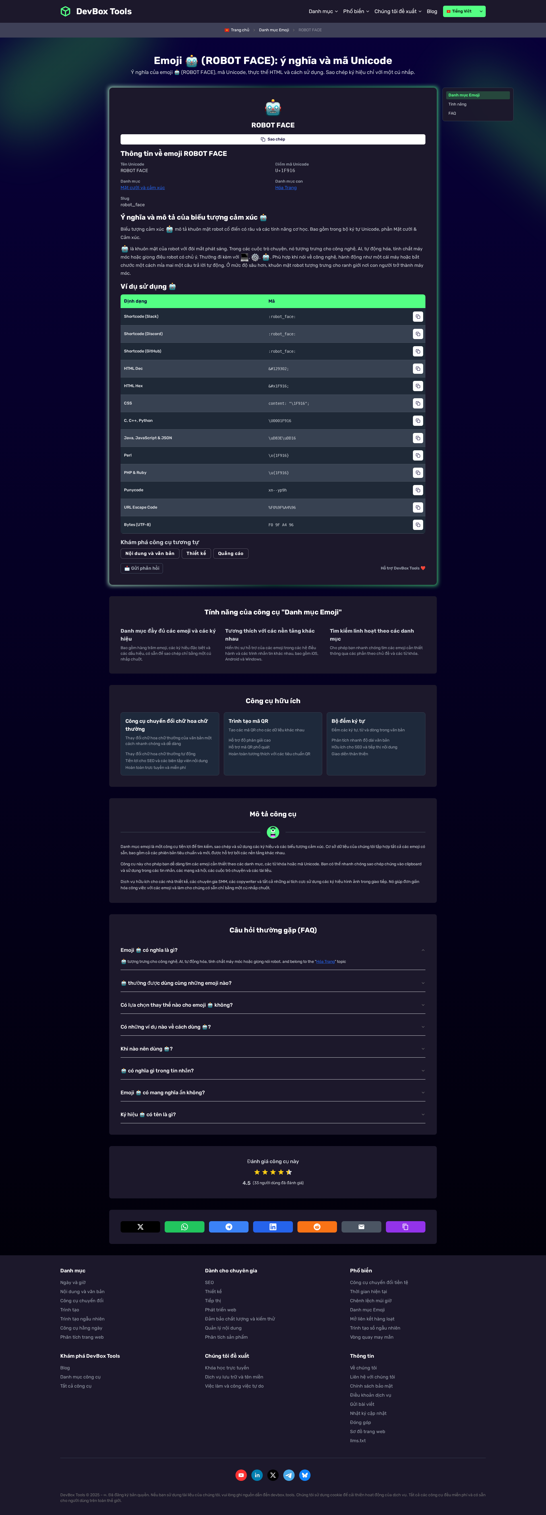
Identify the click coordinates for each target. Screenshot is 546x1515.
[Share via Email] (361, 1227)
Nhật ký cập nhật (368, 1413)
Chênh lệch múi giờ (371, 1300)
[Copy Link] (405, 1227)
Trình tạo (69, 1309)
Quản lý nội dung (223, 1328)
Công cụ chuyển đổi (82, 1300)
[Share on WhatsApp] (184, 1227)
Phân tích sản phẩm (226, 1337)
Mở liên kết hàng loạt (372, 1319)
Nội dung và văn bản (150, 553)
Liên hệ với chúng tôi (372, 1377)
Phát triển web (220, 1309)
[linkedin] (257, 1475)
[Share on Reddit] (317, 1227)
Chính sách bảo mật (371, 1386)
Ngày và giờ (73, 1282)
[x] (273, 1475)
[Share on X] (140, 1227)
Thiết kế (196, 553)
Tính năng (457, 104)
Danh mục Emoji (464, 95)
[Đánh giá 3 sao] (273, 1172)
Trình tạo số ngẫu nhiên (375, 1328)
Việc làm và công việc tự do (234, 1386)
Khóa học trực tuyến (227, 1367)
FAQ (452, 113)
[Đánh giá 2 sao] (265, 1172)
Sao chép (276, 139)
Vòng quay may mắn (372, 1337)
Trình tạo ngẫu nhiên (82, 1319)
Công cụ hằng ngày (81, 1328)
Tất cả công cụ (76, 1386)
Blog (432, 11)
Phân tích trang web (82, 1337)
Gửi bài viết (362, 1404)
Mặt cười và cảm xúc (143, 187)
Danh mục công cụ (80, 1377)
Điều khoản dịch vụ (370, 1395)
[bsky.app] (305, 1475)
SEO (209, 1282)
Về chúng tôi (363, 1367)
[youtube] (241, 1475)
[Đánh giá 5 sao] (289, 1172)
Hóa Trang (286, 187)
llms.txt (358, 1440)
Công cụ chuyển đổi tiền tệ (379, 1282)
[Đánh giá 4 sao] (281, 1172)
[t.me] (289, 1475)
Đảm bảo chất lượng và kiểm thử (240, 1319)
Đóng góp (360, 1422)
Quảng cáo (231, 553)
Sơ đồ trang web (367, 1431)
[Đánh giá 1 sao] (257, 1172)
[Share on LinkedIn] (273, 1227)
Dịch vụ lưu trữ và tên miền (234, 1377)
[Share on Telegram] (229, 1227)
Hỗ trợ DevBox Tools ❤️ (403, 568)
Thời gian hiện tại (368, 1291)
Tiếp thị (213, 1300)
